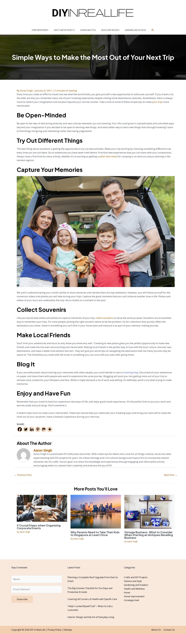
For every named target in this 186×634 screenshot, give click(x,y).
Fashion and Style (133, 581)
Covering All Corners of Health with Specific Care (92, 599)
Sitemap (67, 629)
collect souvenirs (104, 317)
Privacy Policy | (55, 629)
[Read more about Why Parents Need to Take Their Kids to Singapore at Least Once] (96, 511)
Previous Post (23, 474)
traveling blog (130, 372)
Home (127, 592)
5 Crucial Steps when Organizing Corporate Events (39, 527)
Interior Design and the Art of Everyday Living (91, 617)
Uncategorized (131, 600)
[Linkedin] (31, 429)
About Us (156, 629)
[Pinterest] (37, 429)
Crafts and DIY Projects (135, 577)
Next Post (170, 474)
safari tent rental (108, 156)
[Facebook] (19, 429)
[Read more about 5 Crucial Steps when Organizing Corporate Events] (42, 508)
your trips (157, 101)
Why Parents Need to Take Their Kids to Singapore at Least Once (95, 533)
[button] (152, 30)
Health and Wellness (134, 588)
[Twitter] (25, 429)
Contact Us (169, 629)
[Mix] (43, 429)
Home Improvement (134, 596)
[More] (49, 429)
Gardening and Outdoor (136, 584)
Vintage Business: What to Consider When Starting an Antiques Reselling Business (148, 534)
